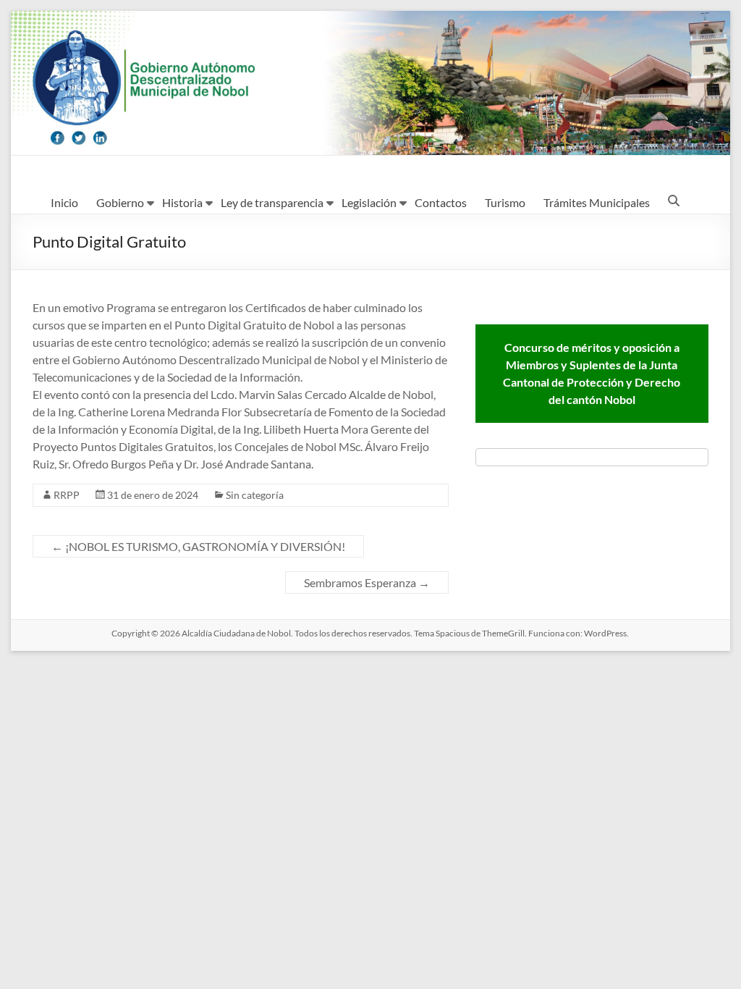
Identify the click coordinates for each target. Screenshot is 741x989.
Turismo (505, 202)
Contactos (441, 202)
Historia (182, 202)
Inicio (64, 202)
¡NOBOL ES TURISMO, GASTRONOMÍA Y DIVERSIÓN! (198, 546)
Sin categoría (255, 495)
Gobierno (120, 202)
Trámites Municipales (596, 202)
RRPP (67, 495)
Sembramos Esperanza (367, 582)
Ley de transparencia (272, 202)
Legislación (369, 202)
